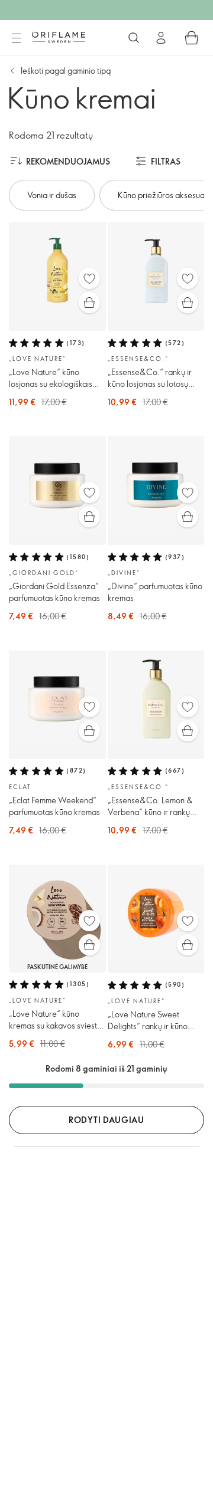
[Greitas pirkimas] (89, 302)
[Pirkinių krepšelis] (191, 37)
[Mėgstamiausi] (89, 278)
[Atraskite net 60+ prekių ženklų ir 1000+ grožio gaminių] (134, 38)
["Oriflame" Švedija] (58, 37)
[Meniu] (16, 38)
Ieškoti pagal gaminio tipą (66, 70)
